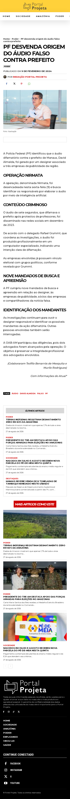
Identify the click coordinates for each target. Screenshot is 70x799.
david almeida (27, 393)
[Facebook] (6, 83)
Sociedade (12, 458)
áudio (15, 393)
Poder (15, 39)
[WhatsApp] (29, 83)
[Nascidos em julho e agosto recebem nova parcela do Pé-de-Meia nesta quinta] (35, 627)
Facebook (15, 763)
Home (6, 39)
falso (40, 393)
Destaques (12, 479)
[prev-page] (5, 666)
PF (46, 393)
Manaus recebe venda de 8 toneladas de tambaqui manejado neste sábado (31, 482)
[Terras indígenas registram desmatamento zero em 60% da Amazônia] (35, 524)
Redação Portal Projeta (30, 77)
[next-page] (10, 666)
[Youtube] (5, 783)
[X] (14, 83)
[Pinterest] (21, 83)
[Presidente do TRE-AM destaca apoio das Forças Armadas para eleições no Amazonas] (35, 575)
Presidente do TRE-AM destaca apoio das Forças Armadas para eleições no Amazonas (34, 441)
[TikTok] (13, 712)
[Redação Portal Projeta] (5, 76)
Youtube (15, 783)
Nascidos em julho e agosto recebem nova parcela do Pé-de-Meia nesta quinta (33, 461)
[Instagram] (8, 712)
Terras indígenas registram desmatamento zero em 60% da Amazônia (33, 420)
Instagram (16, 770)
